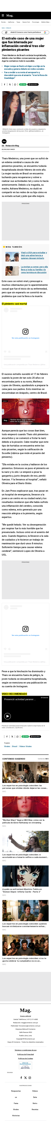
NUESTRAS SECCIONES (25, 1085)
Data (35, 1097)
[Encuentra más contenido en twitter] (9, 84)
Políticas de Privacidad (25, 1054)
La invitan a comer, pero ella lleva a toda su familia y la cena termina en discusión (34, 270)
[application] (25, 709)
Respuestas (16, 1091)
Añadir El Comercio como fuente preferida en (26, 32)
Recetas (35, 1109)
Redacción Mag (12, 146)
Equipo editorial (25, 1016)
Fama (16, 1103)
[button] (7, 716)
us (16, 1097)
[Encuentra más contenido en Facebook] (4, 84)
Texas (18, 22)
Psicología (35, 22)
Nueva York (26, 22)
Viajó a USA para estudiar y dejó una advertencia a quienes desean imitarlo (34, 255)
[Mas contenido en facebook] (21, 1078)
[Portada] (25, 1014)
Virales (7, 746)
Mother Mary (45, 22)
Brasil (14, 746)
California (11, 22)
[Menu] (4, 15)
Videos (35, 1091)
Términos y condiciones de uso (26, 1050)
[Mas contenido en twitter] (25, 1078)
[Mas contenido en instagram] (30, 1078)
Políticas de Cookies (25, 1058)
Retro (35, 1103)
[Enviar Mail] (3, 146)
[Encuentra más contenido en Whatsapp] (15, 84)
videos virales (25, 746)
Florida (3, 22)
